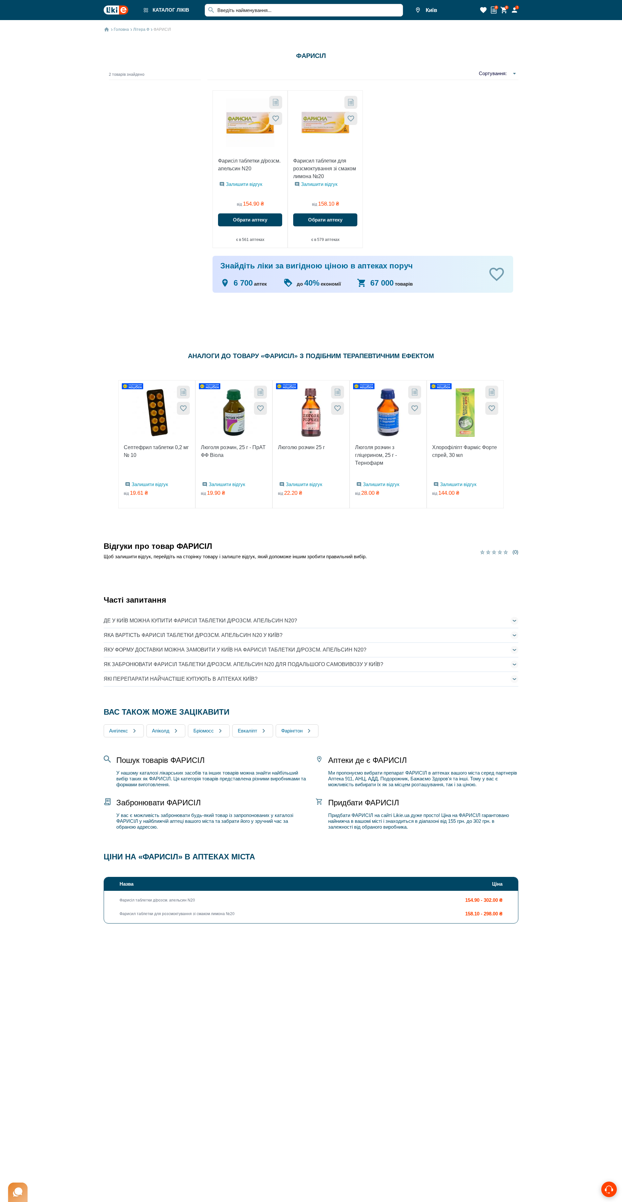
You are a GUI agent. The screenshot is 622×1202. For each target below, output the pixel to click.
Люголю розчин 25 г (301, 447)
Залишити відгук (244, 184)
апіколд (160, 730)
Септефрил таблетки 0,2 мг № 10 (156, 451)
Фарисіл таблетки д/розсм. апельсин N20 (249, 164)
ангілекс (118, 730)
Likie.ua (401, 815)
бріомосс (203, 730)
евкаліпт (247, 730)
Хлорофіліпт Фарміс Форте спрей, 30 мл (464, 451)
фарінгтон (292, 730)
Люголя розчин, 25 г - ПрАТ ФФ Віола (233, 451)
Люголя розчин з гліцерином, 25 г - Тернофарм (376, 455)
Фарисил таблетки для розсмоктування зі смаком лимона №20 (324, 168)
